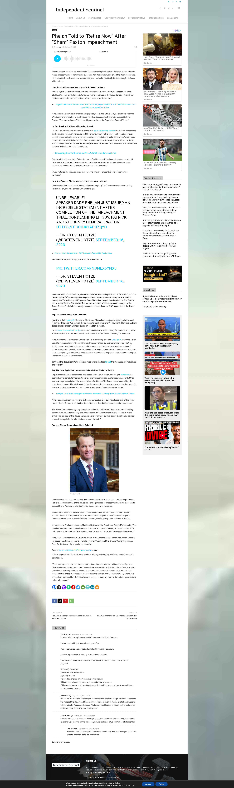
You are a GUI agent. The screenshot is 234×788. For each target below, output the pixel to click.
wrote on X (116, 340)
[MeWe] (92, 587)
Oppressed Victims (136, 18)
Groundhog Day (156, 18)
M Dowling (57, 47)
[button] (179, 8)
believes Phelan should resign (68, 330)
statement (125, 375)
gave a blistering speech (104, 131)
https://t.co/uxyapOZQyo (81, 227)
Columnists (172, 18)
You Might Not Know (115, 18)
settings (131, 785)
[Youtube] (180, 1)
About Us (80, 18)
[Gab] (68, 587)
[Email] (83, 587)
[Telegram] (78, 587)
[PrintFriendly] (87, 587)
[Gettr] (73, 587)
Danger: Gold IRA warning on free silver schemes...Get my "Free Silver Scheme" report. (95, 393)
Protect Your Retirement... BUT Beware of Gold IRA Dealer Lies (83, 253)
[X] (176, 1)
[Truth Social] (64, 587)
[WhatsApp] (71, 601)
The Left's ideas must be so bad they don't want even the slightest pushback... (161, 345)
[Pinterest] (172, 1)
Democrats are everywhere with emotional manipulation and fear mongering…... (160, 380)
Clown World (95, 18)
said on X (70, 320)
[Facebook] (168, 1)
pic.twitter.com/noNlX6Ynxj (86, 268)
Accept (148, 784)
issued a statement (67, 550)
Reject (161, 784)
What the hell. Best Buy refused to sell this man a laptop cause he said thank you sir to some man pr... (162, 415)
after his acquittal (83, 550)
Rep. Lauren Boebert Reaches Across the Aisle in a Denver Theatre (71, 617)
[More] (97, 587)
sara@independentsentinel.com (107, 777)
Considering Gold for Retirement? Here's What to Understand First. (85, 153)
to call (108, 362)
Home (70, 18)
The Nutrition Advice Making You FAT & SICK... (162, 448)
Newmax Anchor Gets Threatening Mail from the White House (117, 617)
